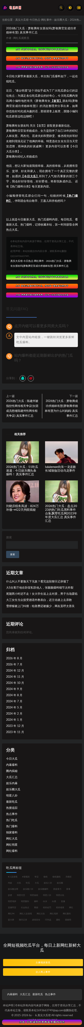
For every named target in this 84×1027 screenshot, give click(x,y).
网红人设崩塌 (26, 914)
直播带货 (12, 908)
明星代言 (21, 895)
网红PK (11, 914)
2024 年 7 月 (14, 701)
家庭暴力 (57, 889)
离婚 (36, 908)
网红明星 (12, 844)
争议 (36, 877)
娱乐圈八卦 (28, 889)
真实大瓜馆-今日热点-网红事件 (33, 20)
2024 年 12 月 (15, 670)
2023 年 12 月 (15, 726)
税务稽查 (60, 908)
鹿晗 (58, 920)
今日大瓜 (12, 758)
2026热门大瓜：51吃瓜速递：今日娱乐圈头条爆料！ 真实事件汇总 (22, 470)
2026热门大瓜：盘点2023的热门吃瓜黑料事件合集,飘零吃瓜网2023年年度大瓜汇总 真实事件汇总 (61, 513)
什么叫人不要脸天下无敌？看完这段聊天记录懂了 (37, 581)
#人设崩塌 (12, 877)
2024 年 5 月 (14, 707)
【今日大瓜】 (30, 176)
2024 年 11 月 (15, 676)
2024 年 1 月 (14, 719)
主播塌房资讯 (43, 962)
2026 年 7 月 (14, 664)
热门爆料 (12, 826)
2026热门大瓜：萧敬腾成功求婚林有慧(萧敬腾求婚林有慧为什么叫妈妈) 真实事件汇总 (61, 408)
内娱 (10, 883)
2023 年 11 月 (15, 732)
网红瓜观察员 (21, 38)
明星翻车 (25, 901)
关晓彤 (68, 877)
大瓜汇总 (12, 777)
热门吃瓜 (12, 820)
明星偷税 (34, 895)
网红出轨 (41, 914)
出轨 (19, 883)
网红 (71, 908)
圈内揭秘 (12, 771)
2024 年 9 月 (14, 689)
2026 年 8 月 (14, 658)
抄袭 (10, 895)
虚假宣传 (36, 920)
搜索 (9, 537)
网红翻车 (67, 914)
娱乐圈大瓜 (60, 20)
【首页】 (56, 101)
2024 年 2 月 (14, 713)
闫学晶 (48, 920)
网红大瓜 (12, 838)
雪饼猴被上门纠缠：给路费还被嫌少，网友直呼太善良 (40, 606)
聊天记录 (23, 920)
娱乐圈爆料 (43, 889)
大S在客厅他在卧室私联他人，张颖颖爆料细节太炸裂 (39, 587)
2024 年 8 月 (14, 695)
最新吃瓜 (12, 801)
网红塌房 (54, 914)
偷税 (45, 877)
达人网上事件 (43, 972)
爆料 (36, 901)
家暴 (68, 889)
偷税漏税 (56, 877)
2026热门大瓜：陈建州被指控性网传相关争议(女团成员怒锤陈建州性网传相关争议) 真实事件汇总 (22, 408)
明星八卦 (12, 795)
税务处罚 (47, 908)
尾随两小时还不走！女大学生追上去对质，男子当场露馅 (41, 593)
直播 (63, 901)
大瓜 (37, 883)
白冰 (45, 901)
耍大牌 (11, 920)
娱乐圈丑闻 (13, 889)
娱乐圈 (60, 883)
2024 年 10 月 (15, 683)
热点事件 (12, 814)
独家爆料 (12, 832)
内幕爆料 (12, 765)
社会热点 (25, 908)
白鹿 (54, 901)
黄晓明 (68, 920)
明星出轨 (60, 895)
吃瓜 (28, 883)
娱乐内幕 (12, 783)
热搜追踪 (12, 808)
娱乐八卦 (48, 883)
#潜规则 (26, 877)
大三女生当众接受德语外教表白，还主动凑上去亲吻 (39, 600)
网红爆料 (12, 851)
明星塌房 (12, 901)
